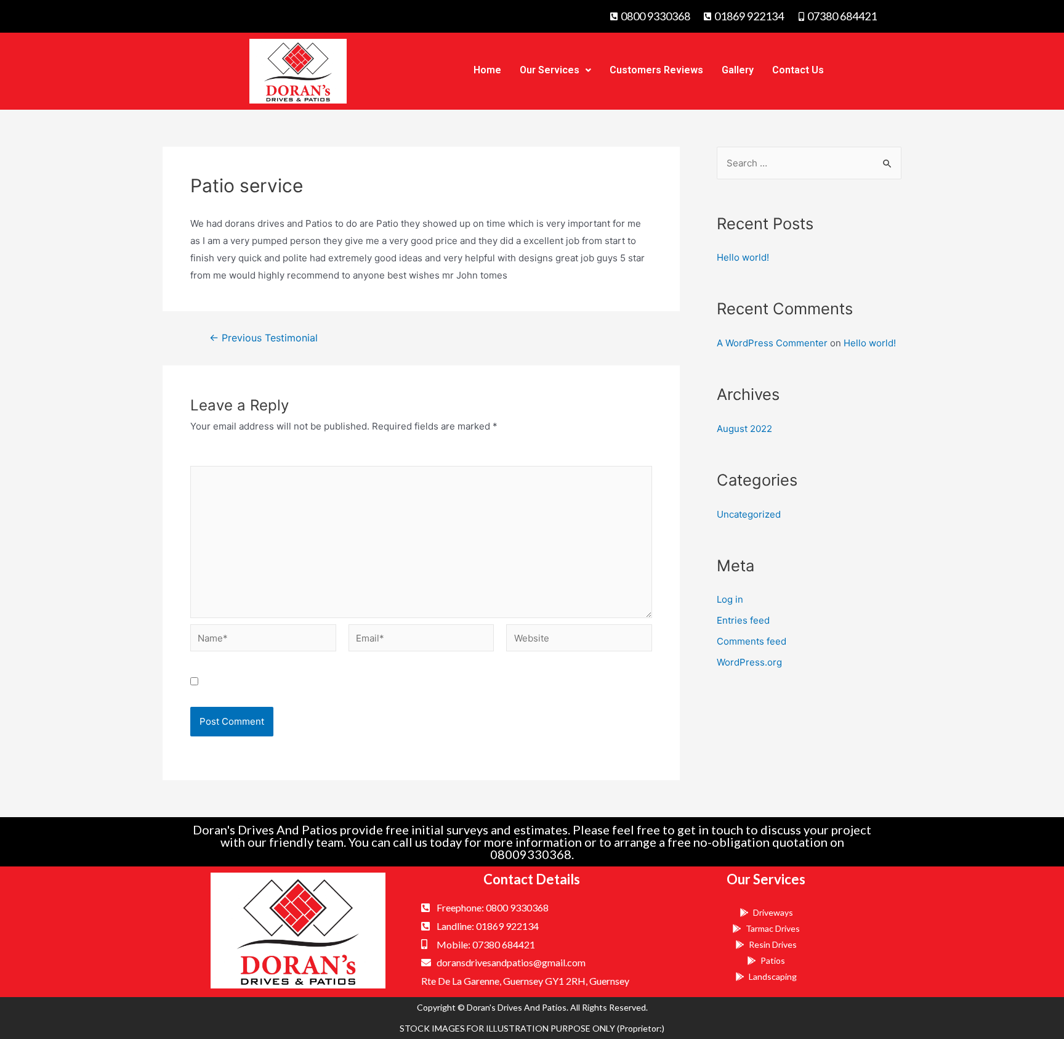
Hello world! (743, 257)
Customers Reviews (656, 70)
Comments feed (751, 641)
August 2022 (744, 428)
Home (487, 70)
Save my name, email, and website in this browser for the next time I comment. (378, 682)
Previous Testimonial (263, 338)
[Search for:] (809, 163)
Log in (730, 599)
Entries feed (743, 620)
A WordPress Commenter (772, 343)
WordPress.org (749, 662)
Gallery (738, 70)
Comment (215, 457)
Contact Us (798, 70)
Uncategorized (749, 514)
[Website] (579, 640)
